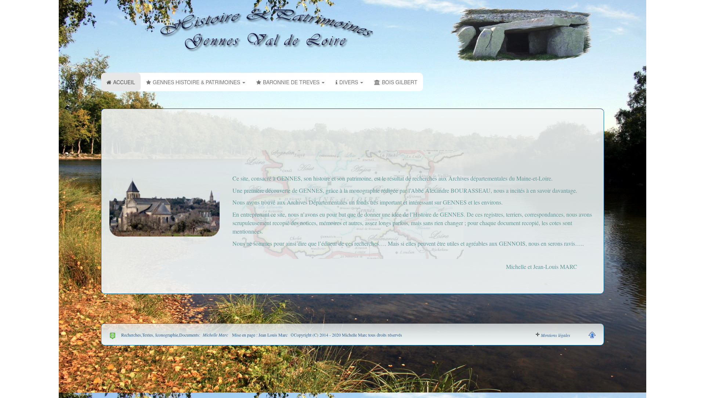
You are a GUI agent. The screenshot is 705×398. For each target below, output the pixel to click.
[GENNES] (266, 30)
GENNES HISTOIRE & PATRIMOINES (197, 82)
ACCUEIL (124, 82)
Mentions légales (555, 335)
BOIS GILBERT (399, 82)
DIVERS (349, 82)
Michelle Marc (214, 335)
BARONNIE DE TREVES (292, 82)
